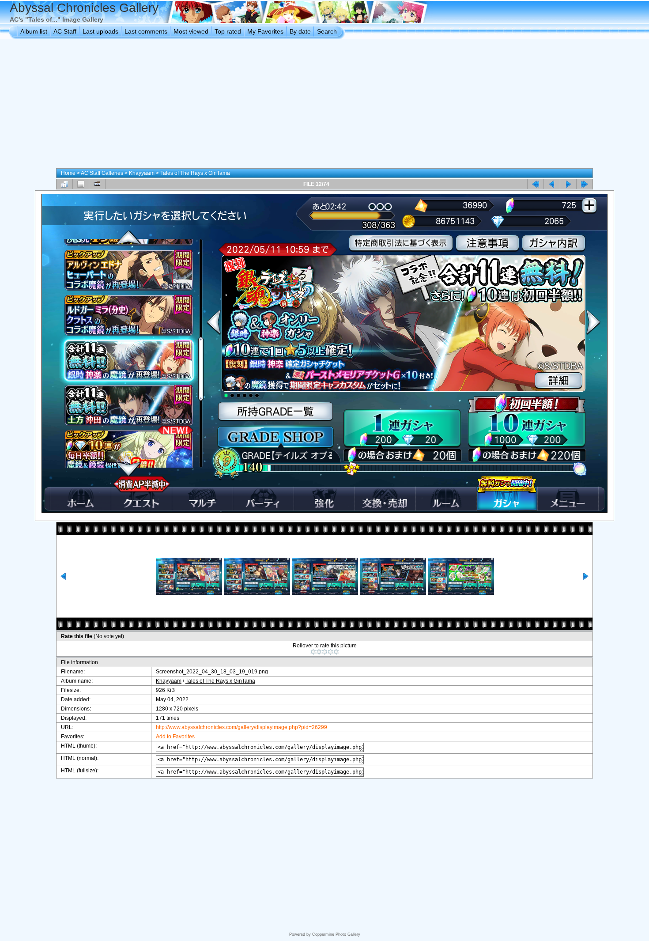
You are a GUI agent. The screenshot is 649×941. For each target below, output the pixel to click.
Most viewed (191, 31)
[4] (330, 652)
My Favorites (265, 31)
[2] (319, 652)
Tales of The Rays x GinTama (195, 173)
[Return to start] (535, 184)
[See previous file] (552, 184)
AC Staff (64, 31)
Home (68, 173)
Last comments (146, 31)
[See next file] (568, 184)
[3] (325, 652)
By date (300, 31)
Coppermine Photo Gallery (336, 934)
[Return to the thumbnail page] (64, 184)
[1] (313, 652)
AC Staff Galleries (102, 173)
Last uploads (100, 31)
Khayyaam (142, 173)
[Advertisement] (324, 105)
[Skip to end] (584, 184)
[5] (336, 652)
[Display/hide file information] (81, 184)
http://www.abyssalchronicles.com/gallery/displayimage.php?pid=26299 (241, 727)
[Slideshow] (97, 184)
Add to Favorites (175, 736)
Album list (33, 31)
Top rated (228, 31)
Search (327, 31)
